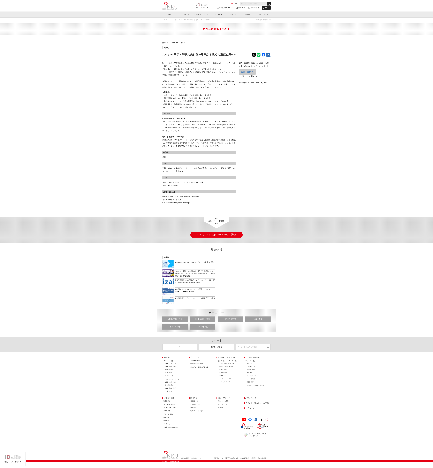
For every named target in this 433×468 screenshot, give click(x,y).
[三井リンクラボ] (263, 426)
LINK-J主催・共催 (175, 319)
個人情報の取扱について (264, 458)
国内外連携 (167, 411)
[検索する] (269, 4)
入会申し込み (194, 407)
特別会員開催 (230, 319)
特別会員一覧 (194, 401)
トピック (249, 363)
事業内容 (166, 417)
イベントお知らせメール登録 (257, 403)
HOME (165, 20)
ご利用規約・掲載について (263, 20)
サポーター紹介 (168, 414)
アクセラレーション (253, 376)
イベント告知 (251, 379)
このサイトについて (196, 458)
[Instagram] (266, 419)
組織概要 (166, 420)
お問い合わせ (216, 347)
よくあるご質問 (185, 458)
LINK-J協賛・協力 (202, 319)
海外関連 (249, 373)
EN (236, 3)
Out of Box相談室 (195, 360)
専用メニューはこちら (197, 411)
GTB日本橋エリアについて (172, 427)
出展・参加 (258, 319)
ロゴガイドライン (207, 458)
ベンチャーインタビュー (226, 379)
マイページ (249, 408)
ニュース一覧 (250, 361)
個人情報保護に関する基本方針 (248, 458)
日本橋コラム (223, 369)
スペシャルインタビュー (226, 363)
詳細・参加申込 (247, 72)
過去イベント (175, 327)
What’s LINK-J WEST (170, 407)
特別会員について (195, 404)
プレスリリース (251, 366)
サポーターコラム (224, 382)
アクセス (220, 407)
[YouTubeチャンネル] (244, 419)
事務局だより (223, 373)
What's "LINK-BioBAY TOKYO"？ (200, 367)
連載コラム (222, 376)
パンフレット (168, 424)
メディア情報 (251, 369)
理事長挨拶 (167, 401)
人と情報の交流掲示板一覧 (254, 385)
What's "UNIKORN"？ (196, 364)
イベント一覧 (173, 20)
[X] (261, 419)
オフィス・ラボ (222, 404)
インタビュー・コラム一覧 (227, 361)
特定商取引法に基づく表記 (231, 458)
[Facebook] (250, 419)
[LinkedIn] (255, 419)
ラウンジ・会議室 (223, 401)
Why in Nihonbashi (169, 404)
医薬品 (166, 48)
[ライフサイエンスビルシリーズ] (247, 426)
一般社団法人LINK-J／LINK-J (171, 6)
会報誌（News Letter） (226, 366)
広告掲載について (218, 458)
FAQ (179, 347)
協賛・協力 (250, 382)
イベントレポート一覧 (171, 379)
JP (232, 3)
